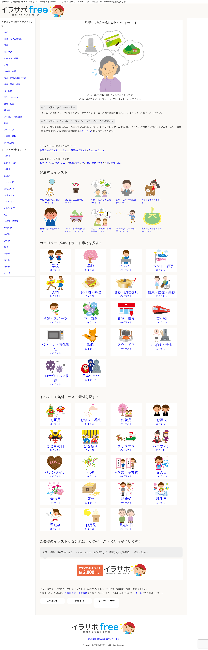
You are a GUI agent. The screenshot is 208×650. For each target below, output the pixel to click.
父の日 (7, 240)
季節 (6, 45)
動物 (6, 123)
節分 (6, 247)
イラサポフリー (100, 645)
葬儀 (106, 163)
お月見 (7, 273)
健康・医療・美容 (12, 84)
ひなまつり (9, 189)
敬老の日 (8, 227)
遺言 (119, 163)
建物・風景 (9, 104)
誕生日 (7, 260)
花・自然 (8, 91)
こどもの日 (9, 182)
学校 (6, 32)
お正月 (7, 156)
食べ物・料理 (10, 71)
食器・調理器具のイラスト (16, 78)
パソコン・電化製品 (13, 117)
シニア (64, 163)
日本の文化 (9, 143)
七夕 (6, 214)
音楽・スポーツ (11, 97)
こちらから (85, 131)
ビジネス (8, 52)
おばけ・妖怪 (10, 136)
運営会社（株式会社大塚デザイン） (104, 639)
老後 (100, 163)
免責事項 (82, 593)
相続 (88, 163)
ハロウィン (9, 201)
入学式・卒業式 (11, 221)
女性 (77, 163)
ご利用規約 (70, 593)
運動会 (7, 266)
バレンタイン (10, 208)
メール (138, 593)
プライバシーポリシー (106, 603)
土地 (71, 163)
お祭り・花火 (10, 163)
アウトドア (9, 130)
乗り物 (7, 110)
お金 (56, 163)
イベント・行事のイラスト (73, 150)
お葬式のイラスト (49, 150)
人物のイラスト (96, 150)
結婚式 (7, 253)
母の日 (7, 234)
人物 (6, 65)
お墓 (42, 163)
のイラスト (55, 267)
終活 (94, 163)
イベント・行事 (11, 58)
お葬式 (7, 176)
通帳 (113, 163)
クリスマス (9, 195)
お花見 (7, 169)
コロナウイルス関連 (13, 39)
